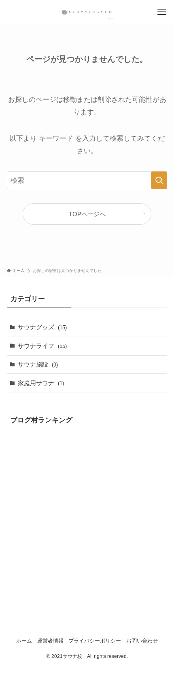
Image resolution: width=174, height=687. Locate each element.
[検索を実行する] (159, 180)
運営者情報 (50, 641)
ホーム (24, 641)
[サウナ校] (87, 12)
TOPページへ (87, 214)
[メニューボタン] (162, 12)
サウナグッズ (42, 327)
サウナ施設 (38, 364)
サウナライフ (42, 345)
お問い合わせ (142, 641)
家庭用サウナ (41, 382)
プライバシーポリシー (94, 641)
